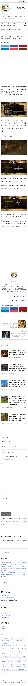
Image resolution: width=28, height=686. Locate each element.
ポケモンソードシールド (17, 653)
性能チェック (23, 664)
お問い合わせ (5, 626)
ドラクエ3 (4, 651)
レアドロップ (22, 656)
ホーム (3, 29)
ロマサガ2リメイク (13, 659)
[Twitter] (5, 46)
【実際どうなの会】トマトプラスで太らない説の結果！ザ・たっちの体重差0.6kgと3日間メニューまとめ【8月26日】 (13, 568)
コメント (3, 463)
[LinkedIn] (5, 49)
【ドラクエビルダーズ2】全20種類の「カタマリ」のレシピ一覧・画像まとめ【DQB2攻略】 (17, 352)
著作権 (3, 628)
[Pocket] (14, 49)
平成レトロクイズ (13, 664)
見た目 (3, 669)
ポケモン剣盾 (5, 656)
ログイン (4, 611)
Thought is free (22, 682)
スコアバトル (10, 648)
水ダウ (12, 666)
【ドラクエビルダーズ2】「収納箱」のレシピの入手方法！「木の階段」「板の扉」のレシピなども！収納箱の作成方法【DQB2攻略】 (17, 400)
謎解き (14, 669)
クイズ (23, 645)
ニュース (11, 651)
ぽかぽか (19, 643)
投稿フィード (5, 613)
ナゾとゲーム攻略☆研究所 (8, 597)
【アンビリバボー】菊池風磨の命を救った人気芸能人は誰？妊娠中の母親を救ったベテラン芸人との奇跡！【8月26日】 (14, 574)
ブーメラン (4, 653)
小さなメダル (22, 661)
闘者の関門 (4, 672)
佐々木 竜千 (24, 300)
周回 (15, 661)
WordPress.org (5, 617)
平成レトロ (4, 664)
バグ (25, 651)
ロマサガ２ (4, 661)
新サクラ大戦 (5, 666)
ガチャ (16, 645)
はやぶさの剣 (19, 640)
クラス (3, 648)
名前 (2, 490)
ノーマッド (18, 651)
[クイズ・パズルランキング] (13, 600)
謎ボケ (8, 669)
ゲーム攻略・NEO (6, 595)
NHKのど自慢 (5, 638)
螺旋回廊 (19, 666)
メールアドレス (5, 498)
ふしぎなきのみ (5, 643)
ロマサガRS (23, 659)
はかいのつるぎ (5, 640)
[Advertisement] (14, 70)
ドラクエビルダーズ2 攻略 (14, 29)
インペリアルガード (6, 645)
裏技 (24, 666)
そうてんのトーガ (15, 638)
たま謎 (23, 638)
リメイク (13, 656)
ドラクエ (24, 648)
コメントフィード (6, 615)
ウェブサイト (4, 505)
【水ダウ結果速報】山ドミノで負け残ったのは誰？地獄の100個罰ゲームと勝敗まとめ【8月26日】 (14, 563)
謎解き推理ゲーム (22, 669)
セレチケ (18, 648)
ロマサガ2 (4, 659)
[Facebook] (14, 46)
